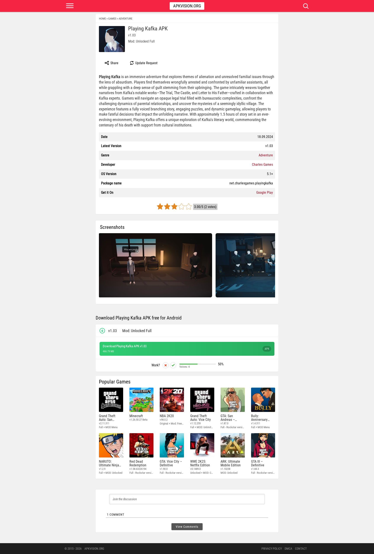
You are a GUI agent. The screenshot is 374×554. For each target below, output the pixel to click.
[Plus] (173, 365)
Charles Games (262, 164)
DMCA (288, 548)
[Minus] (166, 365)
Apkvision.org (187, 5)
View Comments (187, 526)
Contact (301, 548)
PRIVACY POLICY (271, 548)
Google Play (264, 192)
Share (114, 63)
